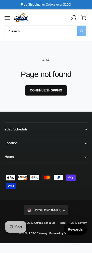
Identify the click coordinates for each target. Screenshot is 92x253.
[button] (7, 18)
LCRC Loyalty (79, 222)
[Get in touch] (73, 18)
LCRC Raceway (38, 233)
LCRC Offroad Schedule (41, 222)
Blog (63, 222)
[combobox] (46, 31)
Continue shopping (46, 90)
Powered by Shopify (61, 233)
